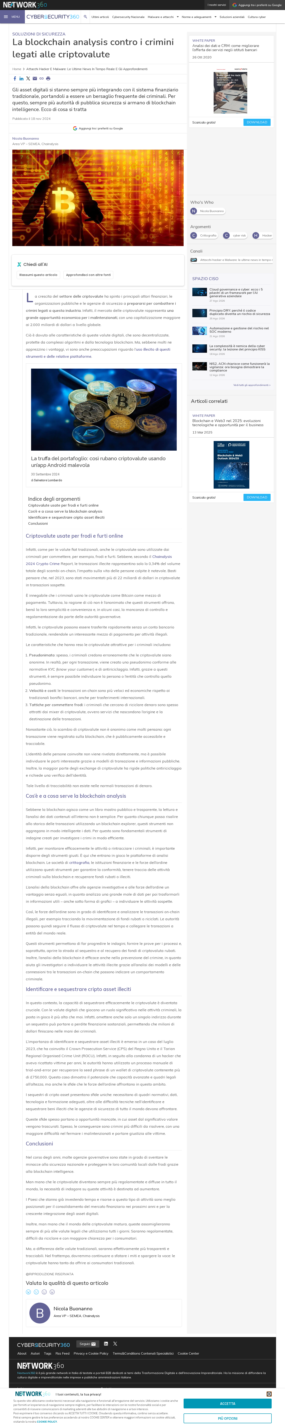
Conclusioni (38, 523)
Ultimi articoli (100, 17)
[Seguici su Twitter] (115, 1344)
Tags (47, 1353)
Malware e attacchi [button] (161, 17)
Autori (35, 1353)
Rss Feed (62, 1353)
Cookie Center (188, 1353)
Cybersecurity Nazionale (128, 17)
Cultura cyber (257, 17)
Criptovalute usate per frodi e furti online (63, 505)
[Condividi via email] (34, 78)
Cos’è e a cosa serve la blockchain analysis (65, 511)
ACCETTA (227, 1403)
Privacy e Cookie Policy (91, 1353)
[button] (12, 16)
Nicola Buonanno (25, 138)
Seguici (85, 1344)
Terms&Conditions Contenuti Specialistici (143, 1353)
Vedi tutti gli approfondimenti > (252, 385)
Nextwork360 (26, 1373)
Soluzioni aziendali (232, 17)
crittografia (79, 862)
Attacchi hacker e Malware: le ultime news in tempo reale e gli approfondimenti (87, 69)
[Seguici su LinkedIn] (105, 1344)
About (21, 1353)
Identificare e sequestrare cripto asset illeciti (66, 517)
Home (16, 69)
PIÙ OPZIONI (227, 1418)
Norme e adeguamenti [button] (196, 17)
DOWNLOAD (257, 122)
